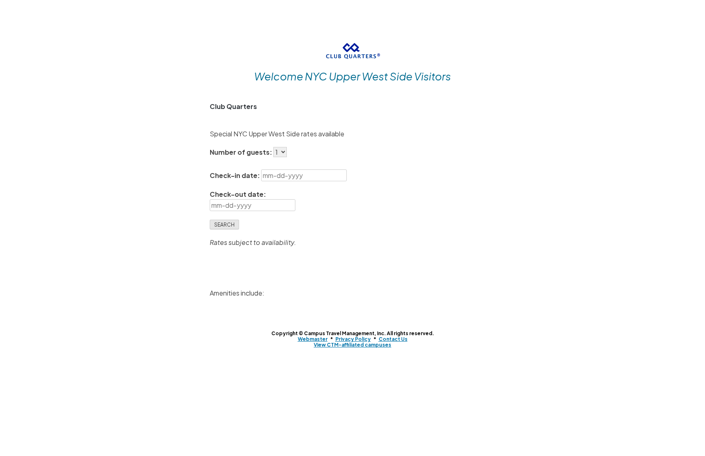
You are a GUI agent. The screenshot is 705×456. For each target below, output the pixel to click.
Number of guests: (241, 152)
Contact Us (393, 339)
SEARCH (224, 225)
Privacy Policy (353, 339)
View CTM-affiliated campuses (352, 345)
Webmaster (313, 339)
